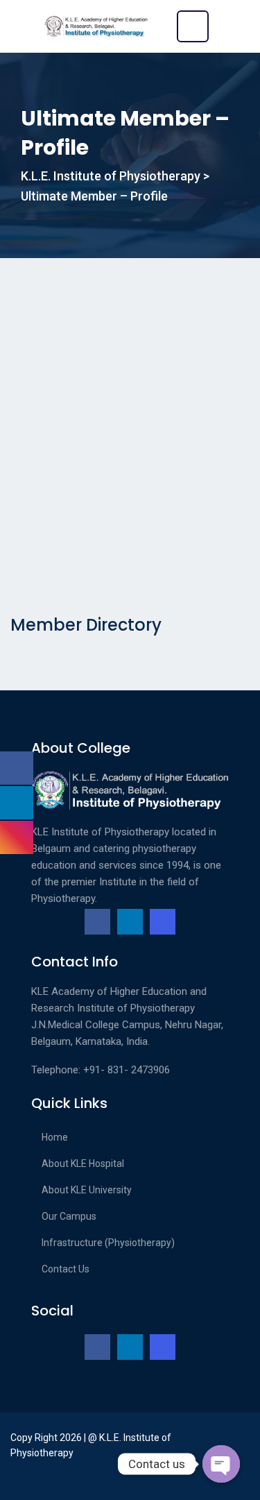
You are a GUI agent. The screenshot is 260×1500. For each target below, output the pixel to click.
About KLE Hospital (83, 1163)
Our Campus (69, 1216)
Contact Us (65, 1269)
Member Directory (86, 624)
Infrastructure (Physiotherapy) (108, 1242)
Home (55, 1137)
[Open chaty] (221, 1464)
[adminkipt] (97, 314)
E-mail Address (47, 526)
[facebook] (97, 922)
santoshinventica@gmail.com (77, 555)
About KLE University (87, 1189)
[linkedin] (130, 922)
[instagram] (162, 922)
